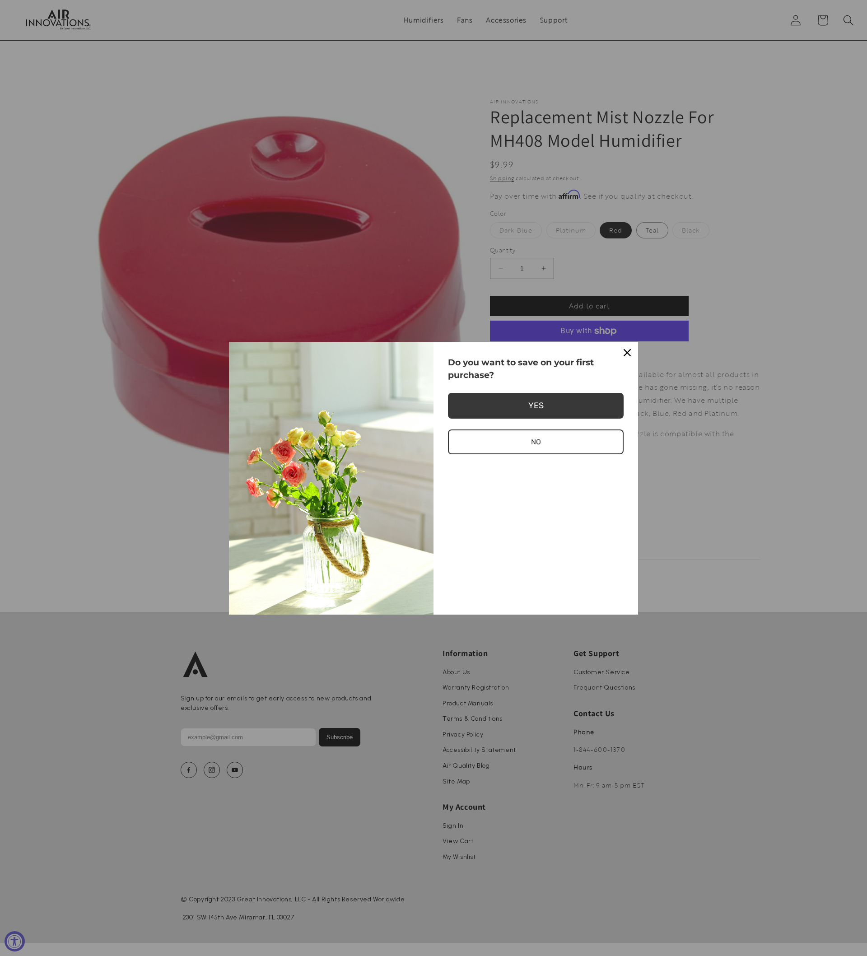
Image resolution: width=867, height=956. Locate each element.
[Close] (627, 353)
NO (536, 442)
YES (536, 405)
